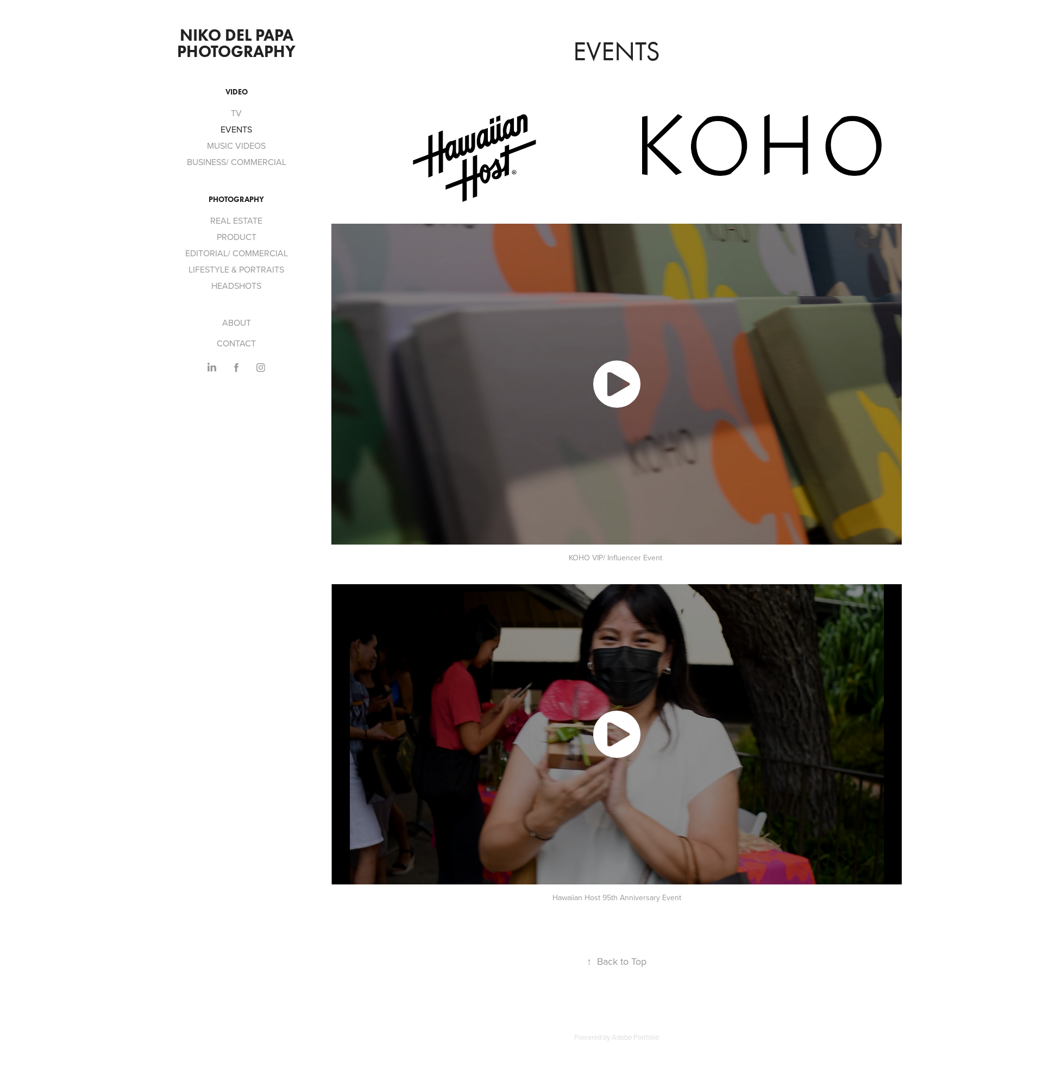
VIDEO (236, 92)
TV (236, 113)
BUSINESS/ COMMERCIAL (236, 162)
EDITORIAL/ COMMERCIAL (236, 253)
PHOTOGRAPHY (236, 199)
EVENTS (236, 129)
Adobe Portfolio (635, 1037)
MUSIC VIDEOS (236, 145)
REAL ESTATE (236, 220)
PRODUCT (236, 237)
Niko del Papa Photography (237, 43)
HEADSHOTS (236, 286)
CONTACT (236, 343)
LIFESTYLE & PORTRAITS (236, 269)
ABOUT (236, 322)
